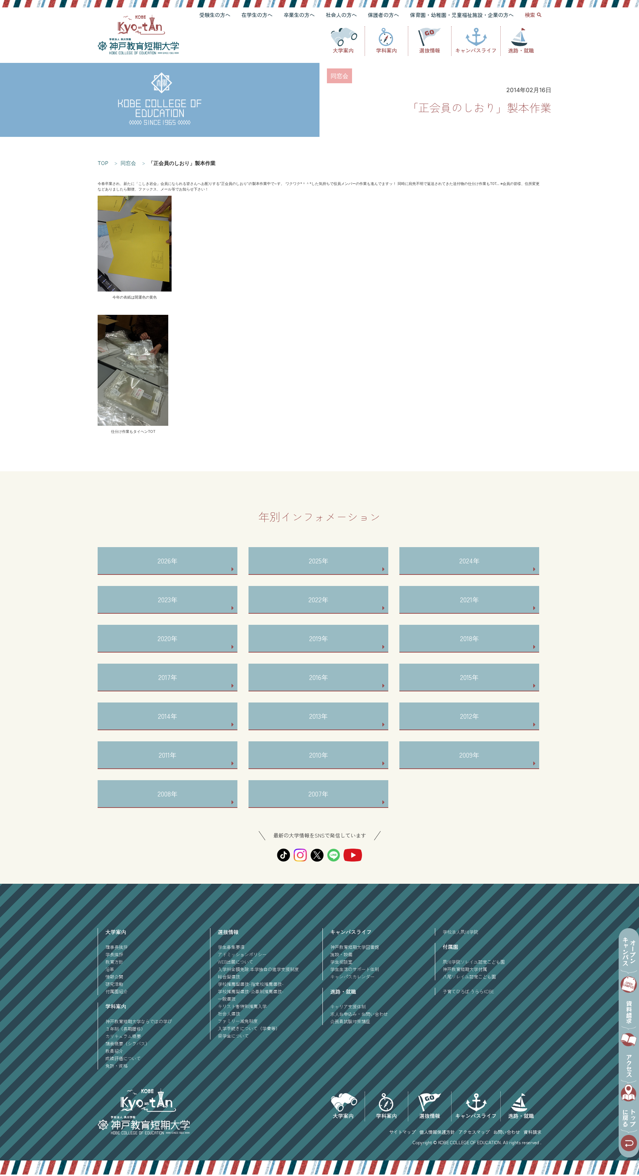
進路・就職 (521, 50)
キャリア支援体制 (348, 1006)
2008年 (168, 793)
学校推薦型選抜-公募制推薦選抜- (251, 991)
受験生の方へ (214, 14)
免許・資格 (116, 1065)
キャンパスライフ (476, 50)
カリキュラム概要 (123, 1036)
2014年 (167, 716)
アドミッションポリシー (242, 954)
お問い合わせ (506, 1132)
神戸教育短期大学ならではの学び (138, 1021)
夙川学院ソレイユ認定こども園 (474, 961)
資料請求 (532, 1132)
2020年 (168, 638)
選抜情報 (429, 50)
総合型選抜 (229, 976)
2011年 (167, 754)
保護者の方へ (383, 14)
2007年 (318, 793)
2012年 (469, 716)
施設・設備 (341, 954)
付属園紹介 (116, 991)
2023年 (168, 599)
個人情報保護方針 (437, 1132)
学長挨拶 (114, 954)
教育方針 (114, 961)
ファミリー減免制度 (238, 1021)
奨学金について (233, 1035)
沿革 (109, 969)
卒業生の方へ (299, 14)
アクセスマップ (474, 1132)
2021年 (469, 599)
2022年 (318, 599)
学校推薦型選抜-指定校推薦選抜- (251, 984)
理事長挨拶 (116, 947)
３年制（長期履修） (125, 1028)
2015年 (469, 677)
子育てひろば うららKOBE (468, 991)
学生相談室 (341, 961)
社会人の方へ (341, 14)
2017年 (167, 677)
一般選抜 (227, 998)
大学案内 (343, 50)
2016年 (318, 677)
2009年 (469, 754)
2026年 (168, 560)
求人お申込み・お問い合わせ (359, 1014)
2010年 (318, 754)
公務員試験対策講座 (350, 1021)
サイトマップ (402, 1132)
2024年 (469, 560)
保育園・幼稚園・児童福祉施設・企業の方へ (462, 14)
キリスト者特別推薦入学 (242, 1006)
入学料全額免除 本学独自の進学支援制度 (258, 969)
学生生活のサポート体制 (354, 969)
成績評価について (123, 1058)
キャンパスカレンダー (352, 976)
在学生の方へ (257, 14)
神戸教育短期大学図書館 (354, 947)
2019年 (318, 638)
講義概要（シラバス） (127, 1043)
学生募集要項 (231, 947)
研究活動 (114, 984)
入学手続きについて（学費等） (249, 1028)
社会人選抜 (229, 1013)
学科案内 (386, 50)
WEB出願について (235, 961)
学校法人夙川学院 (460, 932)
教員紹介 (114, 1051)
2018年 (469, 638)
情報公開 (114, 976)
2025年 (318, 560)
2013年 (318, 716)
